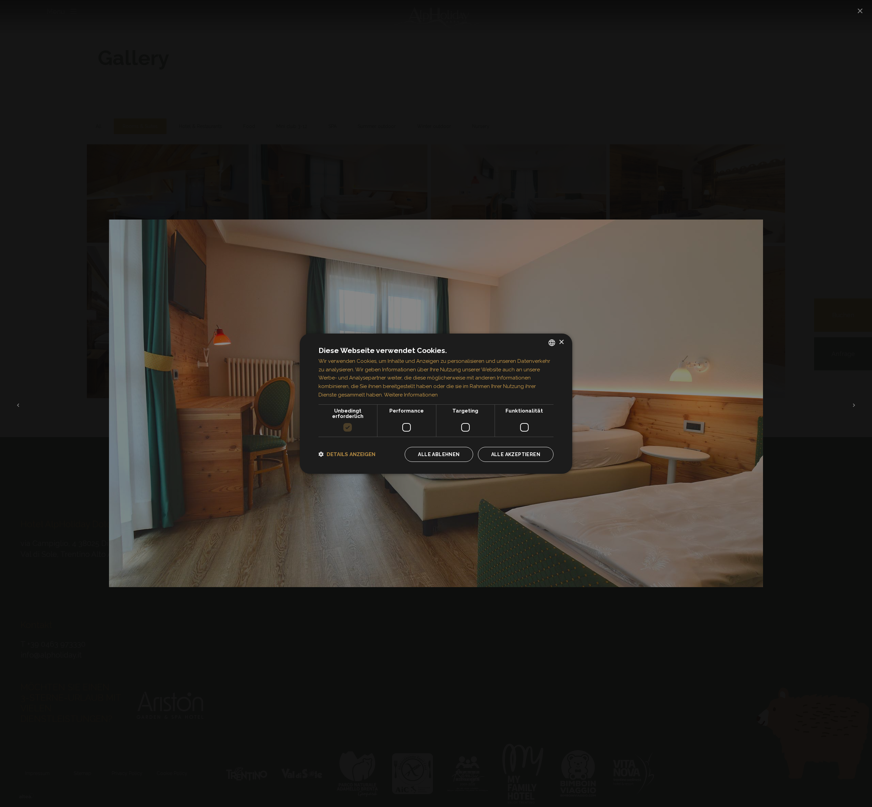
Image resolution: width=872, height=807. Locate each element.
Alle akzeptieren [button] (515, 454)
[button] (346, 454)
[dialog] (436, 403)
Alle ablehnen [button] (439, 454)
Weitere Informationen (411, 395)
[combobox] (551, 342)
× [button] (561, 342)
